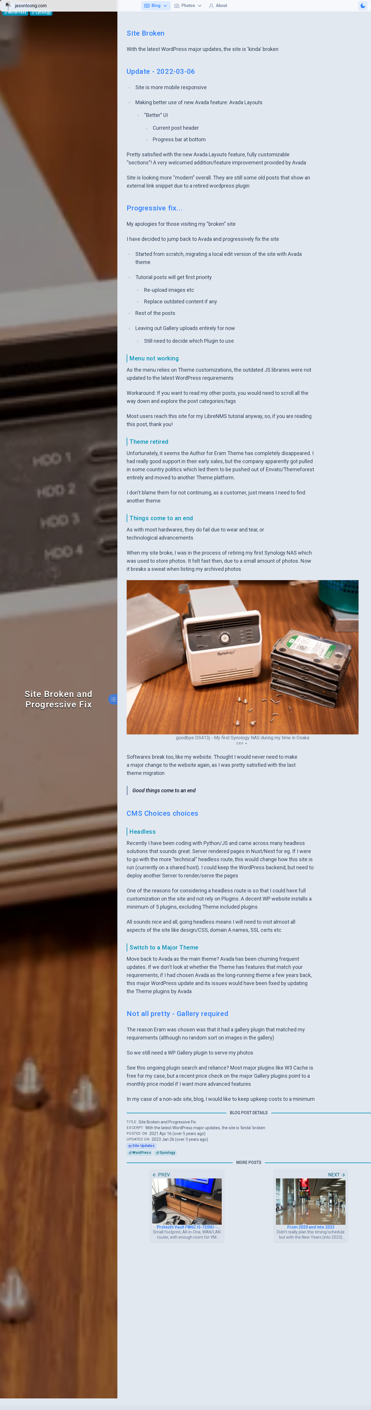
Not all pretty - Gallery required (177, 1014)
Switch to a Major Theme (164, 947)
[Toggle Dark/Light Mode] (363, 5)
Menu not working (154, 358)
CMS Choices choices (162, 813)
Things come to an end (161, 518)
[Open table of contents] (113, 699)
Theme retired (149, 441)
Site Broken (146, 33)
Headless (143, 831)
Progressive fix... (155, 208)
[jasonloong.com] (8, 5)
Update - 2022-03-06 (161, 71)
